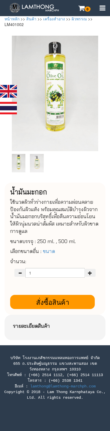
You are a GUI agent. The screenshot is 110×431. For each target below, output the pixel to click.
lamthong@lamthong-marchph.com (63, 386)
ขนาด (49, 251)
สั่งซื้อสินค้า (52, 302)
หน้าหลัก (12, 19)
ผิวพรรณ (79, 19)
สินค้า (31, 19)
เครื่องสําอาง (54, 19)
